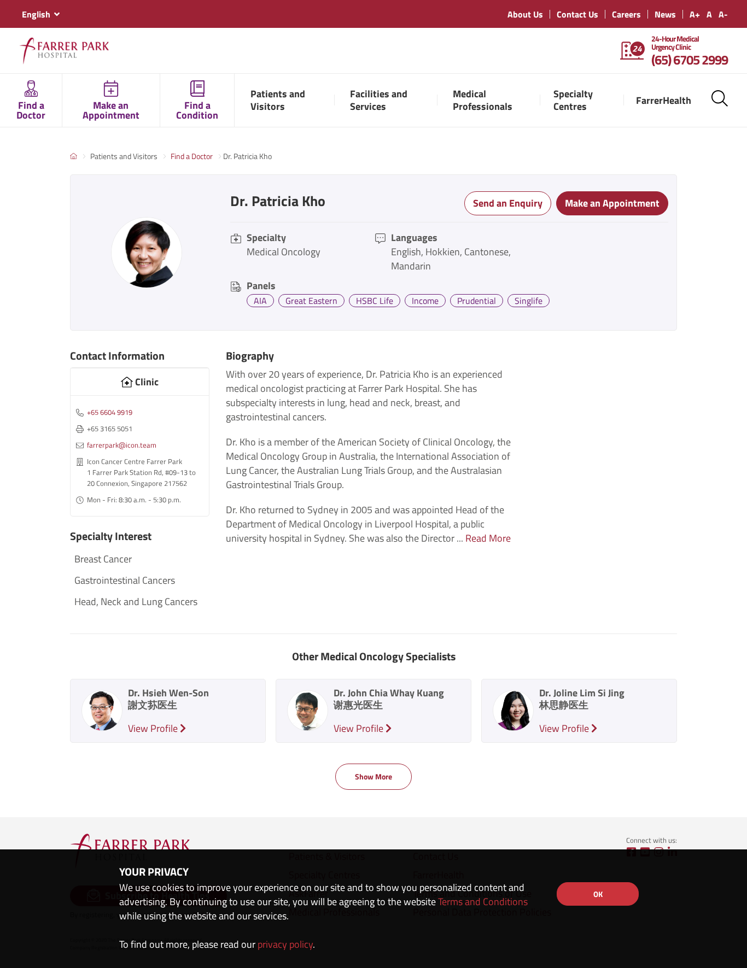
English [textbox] (36, 14)
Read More (488, 538)
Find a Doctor (192, 156)
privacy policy (285, 944)
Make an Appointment (612, 203)
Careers (626, 14)
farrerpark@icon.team (121, 444)
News (665, 14)
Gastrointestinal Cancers (124, 580)
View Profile (154, 728)
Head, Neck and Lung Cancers (135, 601)
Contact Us (577, 14)
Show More (373, 776)
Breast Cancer (103, 559)
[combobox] (40, 14)
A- (723, 14)
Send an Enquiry (507, 203)
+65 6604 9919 (109, 412)
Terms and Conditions (483, 901)
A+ (695, 14)
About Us (525, 14)
